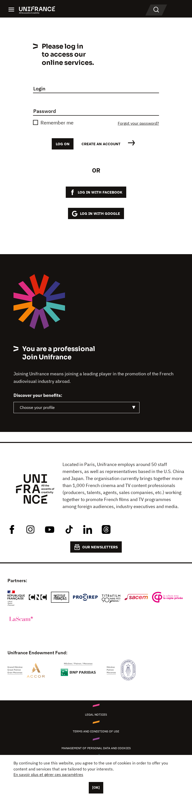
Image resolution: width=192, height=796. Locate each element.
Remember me (57, 122)
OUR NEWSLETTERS (100, 547)
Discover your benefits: (38, 395)
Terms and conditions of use (96, 731)
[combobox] (77, 407)
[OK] (96, 787)
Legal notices (96, 714)
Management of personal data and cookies (96, 748)
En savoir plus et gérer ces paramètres (48, 774)
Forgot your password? (138, 123)
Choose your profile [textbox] (37, 407)
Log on (63, 143)
